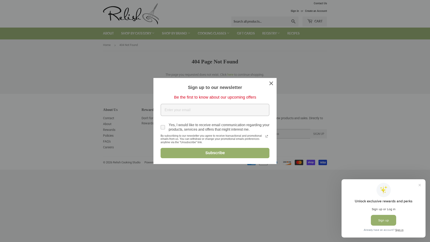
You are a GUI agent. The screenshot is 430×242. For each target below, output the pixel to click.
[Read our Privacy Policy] (266, 136)
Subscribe (215, 153)
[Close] (271, 83)
